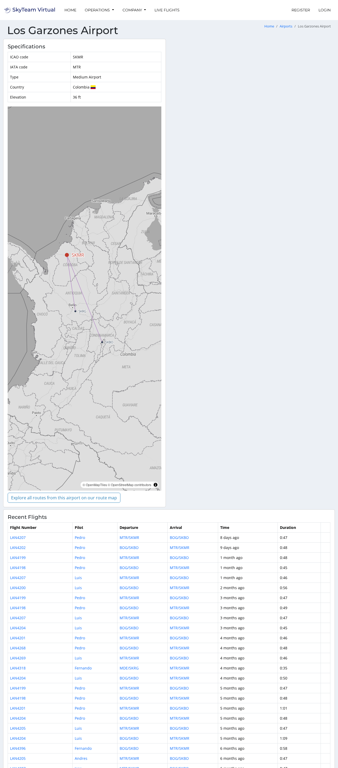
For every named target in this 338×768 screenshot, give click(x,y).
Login (324, 10)
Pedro (80, 537)
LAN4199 (18, 557)
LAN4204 (18, 627)
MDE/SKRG (129, 668)
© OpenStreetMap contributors (129, 484)
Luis (78, 577)
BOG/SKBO (179, 537)
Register (301, 10)
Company (133, 10)
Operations (98, 10)
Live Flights (167, 10)
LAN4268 (18, 647)
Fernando (83, 668)
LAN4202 (18, 547)
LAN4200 (18, 587)
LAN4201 (18, 637)
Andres (81, 758)
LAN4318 (18, 668)
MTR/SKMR (129, 537)
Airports (286, 26)
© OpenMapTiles (95, 484)
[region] (84, 298)
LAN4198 (18, 567)
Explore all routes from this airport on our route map (64, 498)
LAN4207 (18, 537)
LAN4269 (18, 657)
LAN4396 (18, 748)
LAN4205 (18, 728)
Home (70, 10)
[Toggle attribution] (155, 485)
